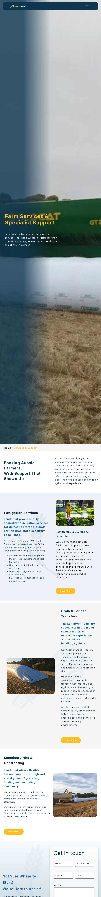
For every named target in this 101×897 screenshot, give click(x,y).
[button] (87, 6)
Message (57, 885)
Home (7, 447)
